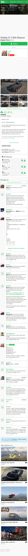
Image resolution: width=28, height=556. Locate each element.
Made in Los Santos (5, 551)
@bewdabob (9, 211)
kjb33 (9, 51)
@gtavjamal (9, 219)
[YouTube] (9, 53)
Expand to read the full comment (16, 248)
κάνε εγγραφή (22, 439)
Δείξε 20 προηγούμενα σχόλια (14, 182)
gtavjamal (8, 194)
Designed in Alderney (5, 549)
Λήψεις (5, 112)
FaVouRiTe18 (9, 399)
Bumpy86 (8, 406)
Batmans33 (8, 419)
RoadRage (8, 387)
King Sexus (9, 377)
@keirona (8, 255)
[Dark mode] (24, 2)
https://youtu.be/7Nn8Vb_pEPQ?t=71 (15, 293)
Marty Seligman (10, 369)
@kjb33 (8, 187)
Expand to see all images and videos (14, 108)
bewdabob (8, 185)
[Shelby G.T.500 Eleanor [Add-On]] (14, 86)
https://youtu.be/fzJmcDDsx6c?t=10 (14, 294)
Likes (11, 112)
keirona (8, 218)
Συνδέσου (14, 439)
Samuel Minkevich (10, 333)
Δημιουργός (11, 344)
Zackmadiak (9, 209)
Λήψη (15, 43)
